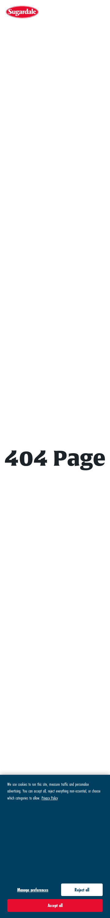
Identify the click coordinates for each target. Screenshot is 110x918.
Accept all (55, 905)
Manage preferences (32, 890)
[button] (100, 12)
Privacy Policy (50, 798)
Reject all (82, 890)
